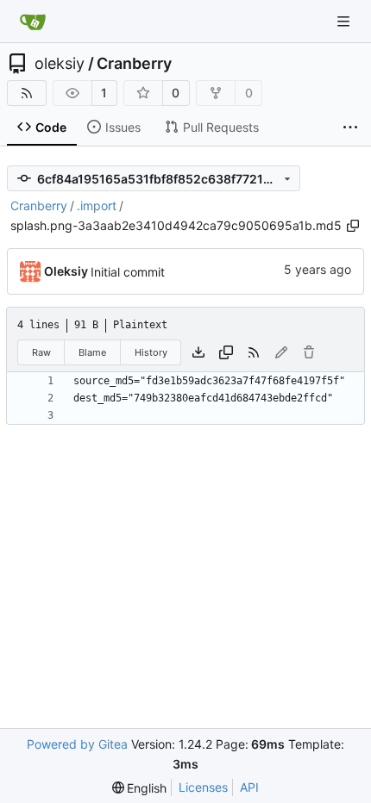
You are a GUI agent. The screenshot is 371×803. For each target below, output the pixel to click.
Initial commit (128, 272)
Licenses (203, 787)
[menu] (139, 788)
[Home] (33, 21)
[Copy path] (353, 226)
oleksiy (60, 63)
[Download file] (198, 352)
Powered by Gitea (77, 744)
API (249, 787)
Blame (92, 352)
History (151, 352)
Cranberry (134, 63)
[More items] (350, 127)
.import (96, 205)
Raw (41, 352)
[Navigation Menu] (345, 21)
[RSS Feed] (27, 93)
